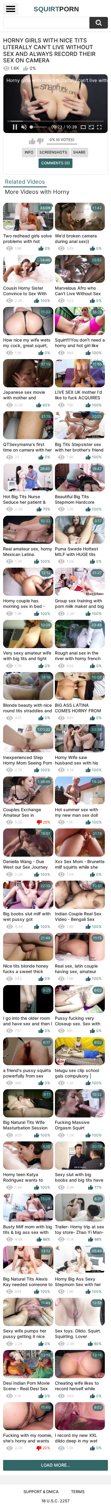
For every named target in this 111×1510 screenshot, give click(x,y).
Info (29, 152)
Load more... (55, 1465)
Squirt (56, 9)
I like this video (32, 141)
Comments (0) (55, 163)
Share (79, 152)
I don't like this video (40, 141)
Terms (77, 1491)
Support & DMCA (41, 1491)
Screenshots (53, 152)
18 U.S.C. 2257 (55, 1500)
